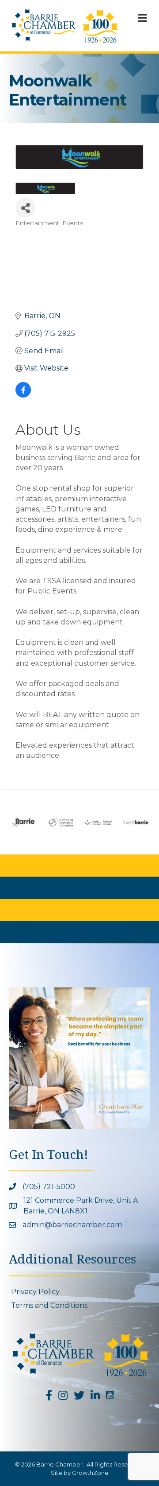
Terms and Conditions (49, 1305)
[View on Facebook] (23, 395)
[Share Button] (25, 208)
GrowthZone (90, 1472)
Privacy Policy (35, 1291)
